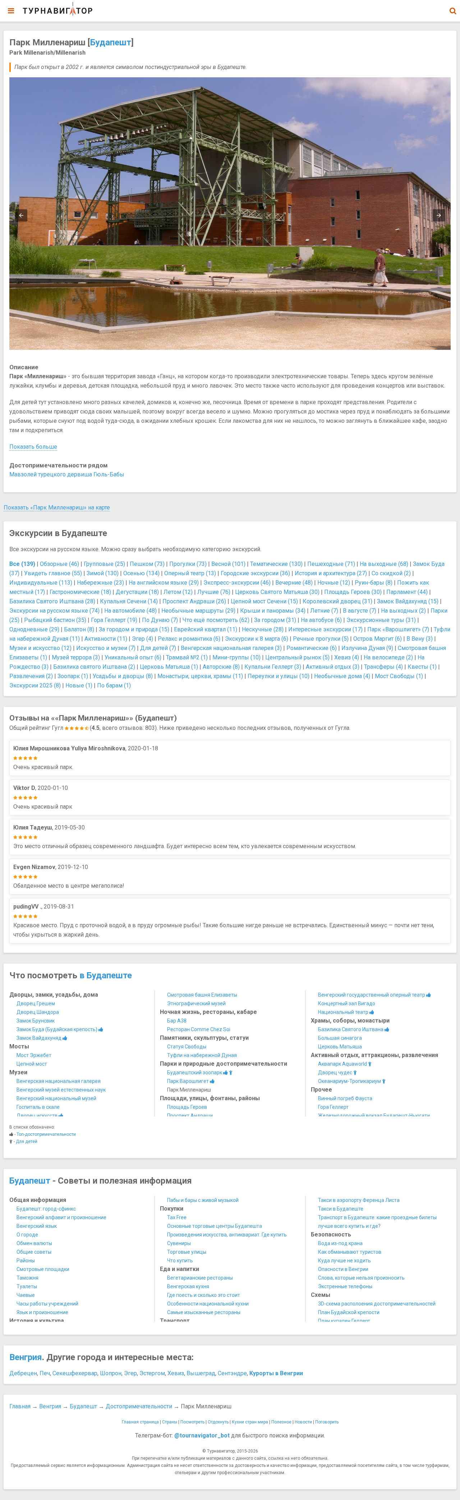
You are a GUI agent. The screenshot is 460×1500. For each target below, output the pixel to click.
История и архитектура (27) (331, 573)
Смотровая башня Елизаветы (202, 995)
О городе (27, 1235)
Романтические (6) (311, 648)
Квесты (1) (422, 666)
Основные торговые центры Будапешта (214, 1226)
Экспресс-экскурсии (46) (237, 582)
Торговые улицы (186, 1252)
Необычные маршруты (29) (198, 610)
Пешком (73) (147, 564)
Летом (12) (178, 592)
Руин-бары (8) (373, 582)
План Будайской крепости (349, 1312)
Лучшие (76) (213, 592)
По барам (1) (114, 685)
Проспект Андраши (190, 1116)
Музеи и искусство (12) (40, 648)
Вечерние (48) (294, 582)
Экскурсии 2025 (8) (35, 685)
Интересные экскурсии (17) (325, 629)
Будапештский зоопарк (195, 1072)
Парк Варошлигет (188, 1081)
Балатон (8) (79, 629)
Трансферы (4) (383, 666)
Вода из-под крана (340, 1243)
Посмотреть (192, 1421)
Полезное (281, 1421)
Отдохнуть (218, 1421)
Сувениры (179, 1243)
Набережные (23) (100, 582)
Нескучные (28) (263, 629)
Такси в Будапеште (340, 1209)
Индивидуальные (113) (40, 582)
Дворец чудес (335, 1072)
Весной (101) (228, 564)
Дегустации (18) (137, 592)
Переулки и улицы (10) (278, 676)
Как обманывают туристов (349, 1252)
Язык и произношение (42, 1312)
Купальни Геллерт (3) (272, 666)
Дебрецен (23, 1373)
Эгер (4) (142, 638)
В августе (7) (359, 610)
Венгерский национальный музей (56, 1098)
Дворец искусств (38, 1116)
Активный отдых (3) (332, 666)
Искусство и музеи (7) (105, 648)
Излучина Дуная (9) (367, 648)
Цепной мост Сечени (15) (264, 601)
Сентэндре (232, 1373)
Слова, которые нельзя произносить (361, 1278)
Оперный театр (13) (190, 573)
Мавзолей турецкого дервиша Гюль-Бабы (66, 474)
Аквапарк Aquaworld (343, 1064)
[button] (453, 11)
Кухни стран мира (250, 1421)
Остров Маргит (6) (377, 638)
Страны (169, 1421)
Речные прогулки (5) (321, 638)
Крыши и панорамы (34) (272, 610)
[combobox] (453, 7)
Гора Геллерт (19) (114, 620)
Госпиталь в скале (38, 1107)
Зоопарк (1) (73, 676)
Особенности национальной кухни (208, 1304)
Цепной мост (32, 1064)
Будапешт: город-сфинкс (46, 1209)
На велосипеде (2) (388, 657)
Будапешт (110, 42)
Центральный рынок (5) (297, 657)
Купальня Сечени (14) (129, 601)
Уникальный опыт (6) (133, 657)
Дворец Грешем (36, 1003)
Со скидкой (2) (391, 573)
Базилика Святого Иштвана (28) (52, 601)
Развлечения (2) (31, 676)
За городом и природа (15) (134, 629)
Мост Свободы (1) (399, 676)
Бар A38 (177, 1021)
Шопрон (110, 1373)
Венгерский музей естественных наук (61, 1090)
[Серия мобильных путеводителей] (57, 9)
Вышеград (201, 1373)
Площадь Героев (187, 1107)
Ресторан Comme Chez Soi (198, 1029)
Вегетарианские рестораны (200, 1278)
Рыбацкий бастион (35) (55, 620)
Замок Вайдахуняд (40, 1038)
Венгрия (25, 1357)
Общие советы (34, 1252)
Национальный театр (343, 1012)
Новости (303, 1421)
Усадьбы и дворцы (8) (123, 676)
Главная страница (140, 1421)
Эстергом (152, 1373)
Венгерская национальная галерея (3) (231, 648)
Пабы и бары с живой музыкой (203, 1200)
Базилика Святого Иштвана (351, 1029)
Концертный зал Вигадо (346, 1003)
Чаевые (26, 1295)
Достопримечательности (139, 1406)
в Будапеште (105, 975)
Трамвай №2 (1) (187, 657)
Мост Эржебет (34, 1055)
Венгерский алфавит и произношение (61, 1217)
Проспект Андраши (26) (194, 601)
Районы (26, 1260)
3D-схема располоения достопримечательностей (377, 1304)
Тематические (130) (276, 564)
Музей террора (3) (76, 657)
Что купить (180, 1260)
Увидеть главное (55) (53, 573)
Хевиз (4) (346, 657)
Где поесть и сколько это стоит (203, 1295)
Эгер (130, 1373)
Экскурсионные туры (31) (381, 620)
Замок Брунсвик (36, 1021)
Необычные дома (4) (342, 676)
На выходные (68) (384, 564)
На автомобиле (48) (130, 610)
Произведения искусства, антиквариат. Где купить (227, 1235)
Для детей (26, 1141)
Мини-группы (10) (236, 657)
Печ (45, 1373)
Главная (20, 1406)
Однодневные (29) (34, 629)
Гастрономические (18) (80, 592)
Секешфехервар (74, 1373)
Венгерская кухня (188, 1286)
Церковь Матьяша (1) (169, 666)
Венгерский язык (37, 1226)
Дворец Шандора (38, 1012)
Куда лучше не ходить (344, 1260)
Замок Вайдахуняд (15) (407, 601)
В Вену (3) (419, 638)
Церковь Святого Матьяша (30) (277, 592)
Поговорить (327, 1421)
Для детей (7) (158, 648)
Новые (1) (78, 685)
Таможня (27, 1278)
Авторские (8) (221, 666)
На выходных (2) (403, 610)
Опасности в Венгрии (343, 1269)
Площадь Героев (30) (353, 592)
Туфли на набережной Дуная (202, 1055)
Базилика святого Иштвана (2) (94, 666)
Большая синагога (340, 1038)
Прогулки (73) (188, 564)
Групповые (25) (104, 564)
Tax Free (177, 1217)
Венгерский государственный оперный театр (372, 995)
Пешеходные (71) (331, 564)
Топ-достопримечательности (46, 1134)
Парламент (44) (407, 592)
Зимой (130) (103, 573)
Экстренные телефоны (345, 1286)
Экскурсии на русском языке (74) (54, 610)
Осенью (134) (141, 573)
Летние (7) (324, 610)
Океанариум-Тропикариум (350, 1081)
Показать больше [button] (33, 446)
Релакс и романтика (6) (189, 638)
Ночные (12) (333, 582)
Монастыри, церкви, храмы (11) (200, 676)
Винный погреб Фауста (345, 1098)
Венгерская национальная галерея (59, 1081)
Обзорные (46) (59, 564)
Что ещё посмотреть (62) (216, 620)
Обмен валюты (34, 1243)
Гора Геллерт (333, 1107)
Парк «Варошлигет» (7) (398, 629)
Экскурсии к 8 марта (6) (256, 638)
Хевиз (175, 1373)
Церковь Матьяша (340, 1046)
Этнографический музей (196, 1003)
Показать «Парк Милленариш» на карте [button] (57, 507)
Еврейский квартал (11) (205, 629)
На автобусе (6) (321, 620)
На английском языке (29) (164, 582)
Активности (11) (105, 638)
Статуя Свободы (186, 1046)
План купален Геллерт (344, 1321)
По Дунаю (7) (160, 620)
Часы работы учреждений (47, 1304)
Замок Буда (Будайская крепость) (57, 1029)
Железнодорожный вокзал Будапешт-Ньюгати (374, 1116)
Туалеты (27, 1286)
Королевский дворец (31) (337, 601)
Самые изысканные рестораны (203, 1312)
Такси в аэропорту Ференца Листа (359, 1200)
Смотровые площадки (43, 1269)
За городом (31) (275, 620)
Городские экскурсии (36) (255, 573)
